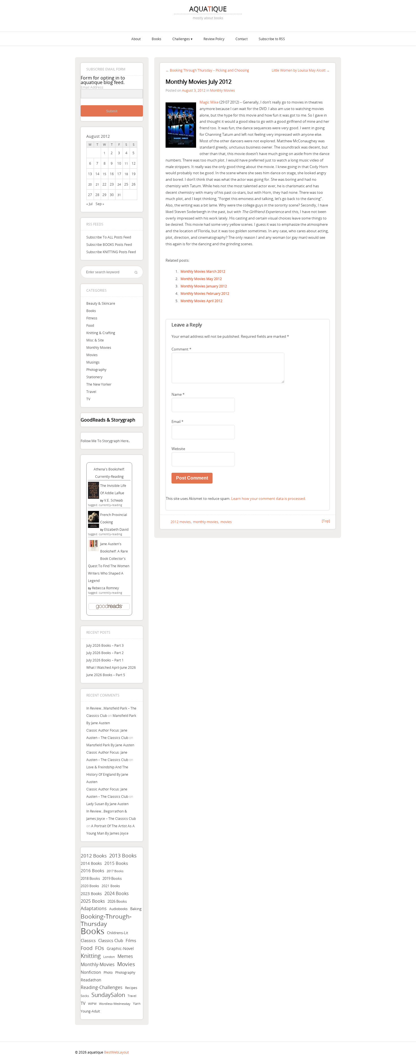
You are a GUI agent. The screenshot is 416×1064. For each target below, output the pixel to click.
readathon (91, 980)
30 (112, 194)
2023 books (91, 893)
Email (177, 421)
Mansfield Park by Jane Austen (110, 745)
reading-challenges (102, 987)
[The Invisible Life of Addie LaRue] (93, 497)
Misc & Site (95, 340)
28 (97, 194)
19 (134, 173)
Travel (91, 391)
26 (134, 184)
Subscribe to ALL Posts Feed (108, 237)
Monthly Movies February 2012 (205, 293)
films (131, 940)
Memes (125, 956)
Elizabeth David (116, 529)
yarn (136, 1003)
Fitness (91, 318)
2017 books (115, 871)
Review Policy (213, 38)
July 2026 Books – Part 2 (105, 652)
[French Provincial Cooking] (93, 526)
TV (88, 399)
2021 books (111, 886)
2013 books (123, 855)
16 (112, 173)
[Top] (326, 521)
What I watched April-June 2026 (111, 667)
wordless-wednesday (114, 1004)
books (92, 931)
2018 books (90, 878)
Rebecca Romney (105, 588)
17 (119, 173)
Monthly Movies (98, 347)
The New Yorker (98, 384)
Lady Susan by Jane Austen (107, 803)
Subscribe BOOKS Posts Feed (109, 244)
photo (108, 972)
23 (112, 184)
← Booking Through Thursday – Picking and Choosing (207, 70)
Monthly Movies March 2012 (203, 271)
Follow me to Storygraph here (104, 441)
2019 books (112, 878)
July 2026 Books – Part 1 (105, 660)
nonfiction (91, 972)
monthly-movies (98, 965)
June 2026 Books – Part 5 (105, 674)
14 (97, 173)
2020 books (90, 886)
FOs (99, 948)
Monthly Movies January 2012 (204, 286)
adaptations (94, 909)
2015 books (116, 863)
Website (178, 448)
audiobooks (118, 909)
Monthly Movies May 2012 (201, 278)
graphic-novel (120, 948)
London (109, 957)
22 (104, 184)
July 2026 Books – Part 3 (105, 645)
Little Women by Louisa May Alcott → (301, 70)
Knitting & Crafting (100, 332)
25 (126, 184)
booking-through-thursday (106, 920)
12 (134, 163)
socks (85, 996)
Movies (92, 354)
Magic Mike (209, 102)
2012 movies (181, 521)
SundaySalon (108, 995)
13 (90, 173)
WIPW (92, 1004)
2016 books (92, 870)
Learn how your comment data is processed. (268, 498)
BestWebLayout (116, 1052)
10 (119, 163)
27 (90, 194)
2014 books (91, 863)
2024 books (116, 893)
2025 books (93, 901)
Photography (96, 369)
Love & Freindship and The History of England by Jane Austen (107, 774)
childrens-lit (117, 932)
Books (156, 38)
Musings (93, 362)
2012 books (94, 855)
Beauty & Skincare (100, 303)
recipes (131, 987)
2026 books (117, 901)
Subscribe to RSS (272, 38)
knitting (91, 956)
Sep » (100, 203)
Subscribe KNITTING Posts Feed (111, 252)
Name (178, 394)
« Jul (89, 203)
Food (90, 325)
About (136, 38)
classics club (110, 940)
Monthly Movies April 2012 (201, 300)
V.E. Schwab (113, 500)
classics (88, 940)
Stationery (94, 377)
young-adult (90, 1011)
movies (126, 964)
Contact (241, 38)
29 (104, 194)
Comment (181, 349)
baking (135, 908)
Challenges (181, 38)
